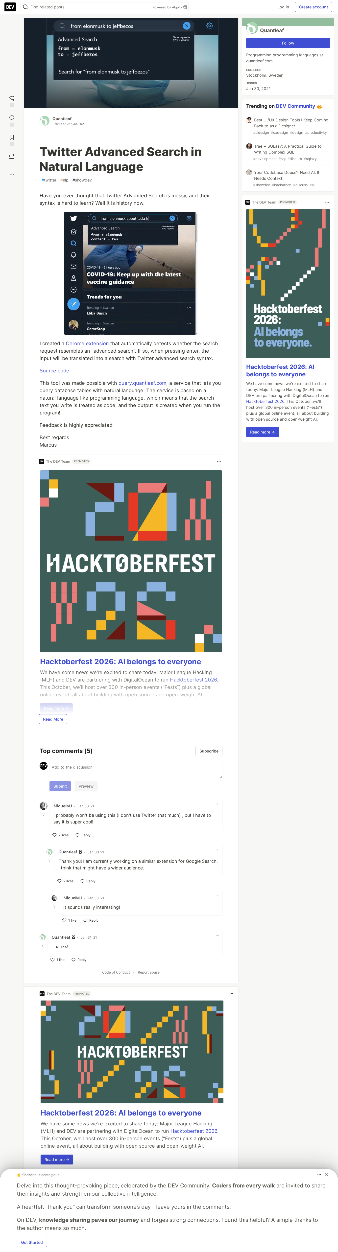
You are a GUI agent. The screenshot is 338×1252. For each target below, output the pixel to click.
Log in (283, 6)
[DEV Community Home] (10, 7)
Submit (60, 786)
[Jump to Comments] (12, 120)
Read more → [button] (57, 1159)
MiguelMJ (63, 805)
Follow (288, 43)
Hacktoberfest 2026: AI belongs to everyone (120, 661)
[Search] (25, 7)
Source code (54, 371)
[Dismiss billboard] (326, 1175)
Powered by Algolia (167, 7)
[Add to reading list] (12, 140)
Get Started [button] (32, 1242)
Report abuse (149, 972)
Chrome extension (87, 343)
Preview (86, 786)
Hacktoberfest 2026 (193, 1131)
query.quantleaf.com (142, 383)
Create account (313, 6)
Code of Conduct (116, 972)
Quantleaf (62, 118)
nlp (64, 180)
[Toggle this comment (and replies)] (44, 815)
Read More (53, 719)
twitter (49, 180)
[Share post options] (12, 175)
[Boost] (12, 157)
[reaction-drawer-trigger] (11, 101)
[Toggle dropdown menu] (219, 461)
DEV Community (295, 106)
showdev (82, 180)
